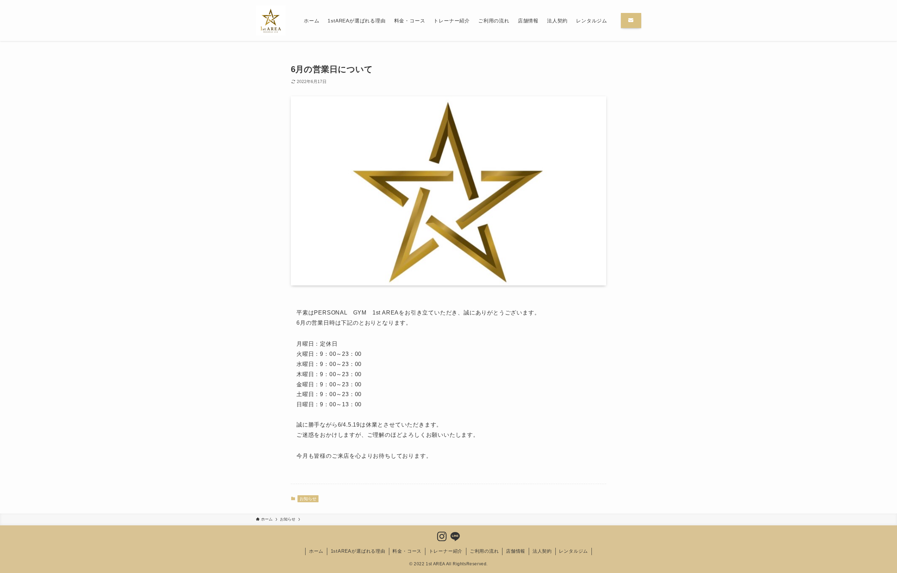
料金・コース (407, 551)
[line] (455, 536)
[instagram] (441, 536)
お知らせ (308, 498)
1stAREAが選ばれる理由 (358, 551)
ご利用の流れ (484, 551)
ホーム (316, 551)
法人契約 (542, 551)
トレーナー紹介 (446, 551)
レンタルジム (573, 551)
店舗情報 (515, 551)
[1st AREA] (271, 20)
